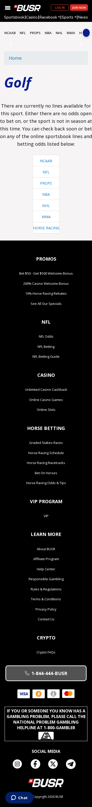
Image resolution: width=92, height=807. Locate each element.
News (83, 17)
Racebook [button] (48, 17)
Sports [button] (67, 17)
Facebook (37, 764)
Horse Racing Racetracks (46, 462)
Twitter (55, 764)
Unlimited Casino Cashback (46, 389)
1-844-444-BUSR (49, 673)
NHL (59, 33)
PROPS (35, 33)
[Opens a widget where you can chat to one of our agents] (19, 798)
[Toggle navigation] (8, 7)
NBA (48, 33)
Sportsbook (14, 17)
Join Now (79, 7)
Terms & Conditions (46, 599)
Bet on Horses (46, 473)
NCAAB (10, 33)
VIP (46, 516)
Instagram (19, 764)
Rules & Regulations (46, 589)
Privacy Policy (46, 609)
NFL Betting (46, 346)
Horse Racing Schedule (46, 453)
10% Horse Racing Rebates (46, 293)
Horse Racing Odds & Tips (46, 483)
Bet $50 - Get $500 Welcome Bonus (46, 273)
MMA (71, 33)
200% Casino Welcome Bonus (46, 283)
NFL (23, 33)
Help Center (46, 569)
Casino (32, 17)
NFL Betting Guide (46, 356)
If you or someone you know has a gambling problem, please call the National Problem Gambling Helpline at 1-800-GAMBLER (46, 719)
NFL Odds (46, 336)
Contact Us (46, 619)
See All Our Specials (46, 303)
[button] (10, 43)
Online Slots (46, 409)
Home (15, 58)
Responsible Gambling (46, 579)
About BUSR (46, 549)
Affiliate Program (46, 559)
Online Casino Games (46, 399)
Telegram (73, 764)
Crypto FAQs (46, 652)
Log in (60, 7)
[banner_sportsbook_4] (46, 43)
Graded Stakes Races (46, 442)
